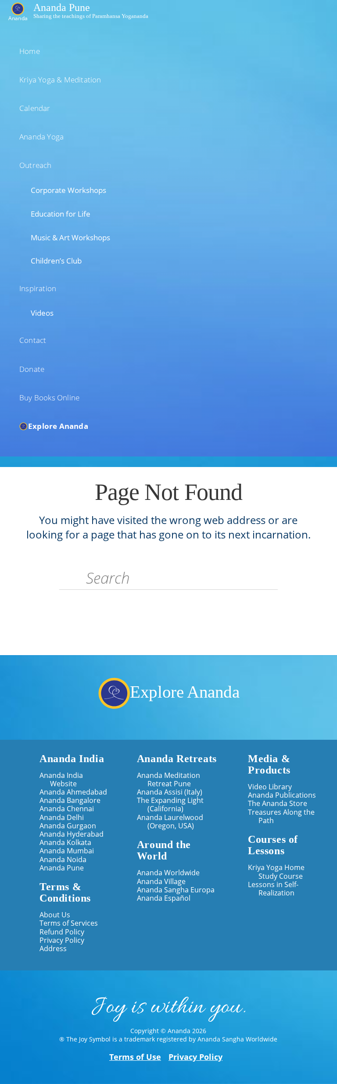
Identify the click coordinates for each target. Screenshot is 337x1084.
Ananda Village (161, 881)
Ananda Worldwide (168, 873)
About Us (54, 915)
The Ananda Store (277, 803)
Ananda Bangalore (69, 800)
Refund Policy (61, 932)
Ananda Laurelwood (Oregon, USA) (170, 821)
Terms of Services (68, 923)
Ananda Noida (62, 860)
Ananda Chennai (66, 809)
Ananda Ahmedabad (73, 792)
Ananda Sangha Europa (176, 890)
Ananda (18, 17)
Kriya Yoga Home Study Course (276, 871)
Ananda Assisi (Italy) (169, 792)
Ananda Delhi (61, 817)
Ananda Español (163, 898)
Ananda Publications (282, 795)
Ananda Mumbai (66, 851)
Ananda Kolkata (65, 842)
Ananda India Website (61, 779)
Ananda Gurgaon (67, 826)
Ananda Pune (61, 7)
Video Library (270, 787)
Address (53, 949)
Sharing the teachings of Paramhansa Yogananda (90, 15)
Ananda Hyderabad (71, 834)
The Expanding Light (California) (170, 804)
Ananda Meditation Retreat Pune (168, 779)
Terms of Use (135, 1057)
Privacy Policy (61, 940)
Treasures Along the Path (281, 816)
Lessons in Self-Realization (273, 889)
